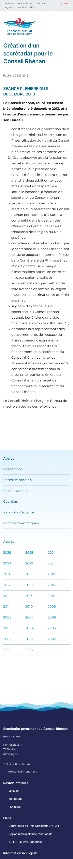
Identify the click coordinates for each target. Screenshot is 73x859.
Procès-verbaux (16, 491)
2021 (51, 563)
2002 (7, 639)
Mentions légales (10, 5)
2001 (29, 639)
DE (60, 3)
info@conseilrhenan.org (22, 771)
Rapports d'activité (18, 512)
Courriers (10, 501)
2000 (52, 639)
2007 (29, 617)
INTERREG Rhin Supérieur (25, 841)
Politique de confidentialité (26, 5)
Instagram (15, 798)
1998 (29, 650)
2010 (29, 607)
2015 (51, 585)
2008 (7, 617)
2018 (51, 574)
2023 (7, 563)
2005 (7, 628)
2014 (7, 596)
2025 (29, 552)
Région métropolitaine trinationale (30, 834)
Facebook (15, 806)
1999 (7, 650)
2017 (6, 585)
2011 (6, 607)
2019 (29, 574)
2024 (52, 552)
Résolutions (13, 469)
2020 (7, 574)
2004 (29, 628)
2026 (7, 552)
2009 (52, 607)
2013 (28, 596)
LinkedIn (14, 790)
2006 (52, 617)
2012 (51, 596)
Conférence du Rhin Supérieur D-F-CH (34, 825)
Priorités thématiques (21, 523)
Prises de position (17, 480)
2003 (52, 628)
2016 (29, 585)
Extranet (41, 3)
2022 (29, 563)
